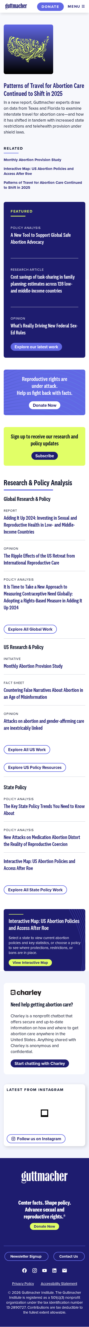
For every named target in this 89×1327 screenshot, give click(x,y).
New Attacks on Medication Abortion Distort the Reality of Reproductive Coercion (42, 840)
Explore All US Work (27, 750)
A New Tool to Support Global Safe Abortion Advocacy (41, 238)
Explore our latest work (36, 347)
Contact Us (69, 1256)
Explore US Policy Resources (35, 767)
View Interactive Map (30, 962)
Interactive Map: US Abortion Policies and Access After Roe (39, 171)
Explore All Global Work (30, 629)
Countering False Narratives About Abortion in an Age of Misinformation (43, 693)
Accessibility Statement (59, 1283)
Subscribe (44, 456)
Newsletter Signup (26, 1256)
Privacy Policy (23, 1283)
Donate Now (44, 405)
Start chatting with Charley (40, 1063)
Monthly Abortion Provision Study (32, 159)
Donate (50, 6)
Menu (74, 6)
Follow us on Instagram (39, 1139)
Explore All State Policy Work (35, 890)
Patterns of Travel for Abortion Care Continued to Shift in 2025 (44, 89)
